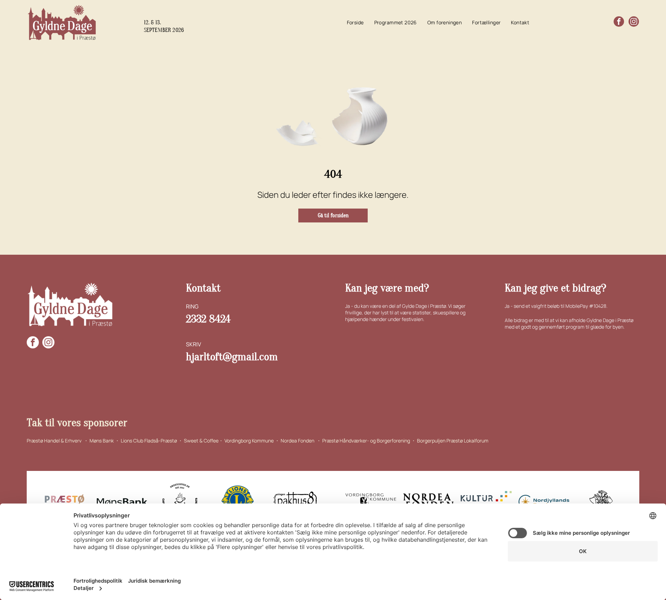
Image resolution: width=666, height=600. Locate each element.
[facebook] (619, 22)
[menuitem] (355, 22)
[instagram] (634, 22)
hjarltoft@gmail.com (232, 356)
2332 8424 (208, 318)
